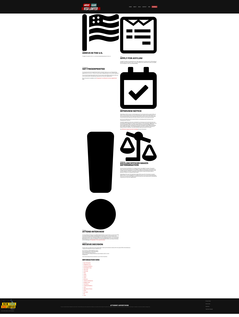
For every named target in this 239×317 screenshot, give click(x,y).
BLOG (139, 6)
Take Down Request (209, 309)
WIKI (149, 6)
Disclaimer (207, 306)
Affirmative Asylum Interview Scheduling (130, 129)
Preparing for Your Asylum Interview (98, 239)
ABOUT (134, 6)
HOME (130, 6)
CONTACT (144, 6)
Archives (154, 6)
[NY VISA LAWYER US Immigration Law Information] (91, 6)
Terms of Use (208, 303)
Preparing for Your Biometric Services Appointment (107, 78)
